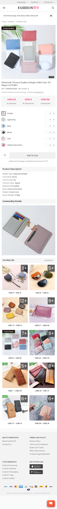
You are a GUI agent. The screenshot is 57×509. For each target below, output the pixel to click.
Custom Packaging (10, 472)
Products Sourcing (9, 465)
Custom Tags (8, 475)
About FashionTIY (9, 441)
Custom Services (9, 468)
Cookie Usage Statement (40, 454)
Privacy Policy (35, 441)
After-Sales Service (37, 451)
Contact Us (38, 92)
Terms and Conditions (39, 444)
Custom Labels (8, 478)
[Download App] (51, 16)
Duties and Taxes (36, 447)
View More (48, 260)
